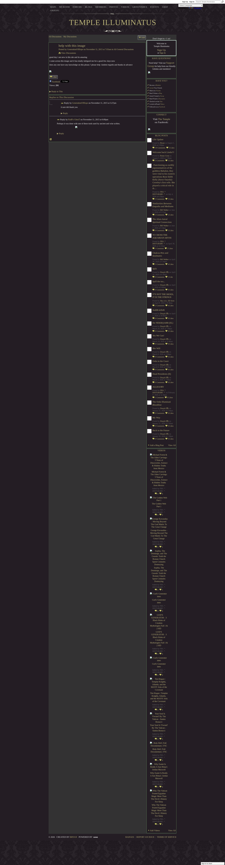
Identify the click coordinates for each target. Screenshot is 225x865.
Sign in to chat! (207, 863)
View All (172, 445)
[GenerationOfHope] (53, 51)
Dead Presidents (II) (161, 374)
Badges (129, 837)
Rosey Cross (164, 156)
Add (143, 37)
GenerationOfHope (75, 49)
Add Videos (155, 830)
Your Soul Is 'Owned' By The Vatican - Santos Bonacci (159, 728)
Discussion (162, 99)
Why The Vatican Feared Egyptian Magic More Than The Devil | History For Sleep (159, 810)
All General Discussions (124, 49)
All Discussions (55, 36)
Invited (151, 88)
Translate (197, 8)
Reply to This (56, 91)
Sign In (191, 2)
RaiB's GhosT (74, 119)
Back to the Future (160, 430)
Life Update (157, 139)
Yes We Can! (158, 335)
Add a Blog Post (157, 445)
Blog (160, 93)
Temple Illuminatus (112, 22)
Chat (161, 101)
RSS (51, 139)
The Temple (164, 119)
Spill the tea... (158, 281)
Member (158, 85)
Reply (64, 113)
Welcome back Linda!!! (163, 152)
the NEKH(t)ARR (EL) (162, 323)
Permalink (62, 103)
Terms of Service (166, 837)
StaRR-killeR (158, 310)
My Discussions (70, 36)
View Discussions (68, 53)
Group (162, 96)
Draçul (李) (164, 272)
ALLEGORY (158, 387)
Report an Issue (145, 837)
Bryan (162, 143)
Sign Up (185, 2)
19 (160, 148)
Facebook (56, 82)
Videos (162, 104)
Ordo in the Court (160, 361)
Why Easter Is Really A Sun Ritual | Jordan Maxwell (159, 776)
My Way (156, 417)
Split (154, 268)
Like (54, 77)
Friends (158, 90)
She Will (156, 348)
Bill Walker (164, 210)
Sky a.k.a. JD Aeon (167, 301)
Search (222, 2)
